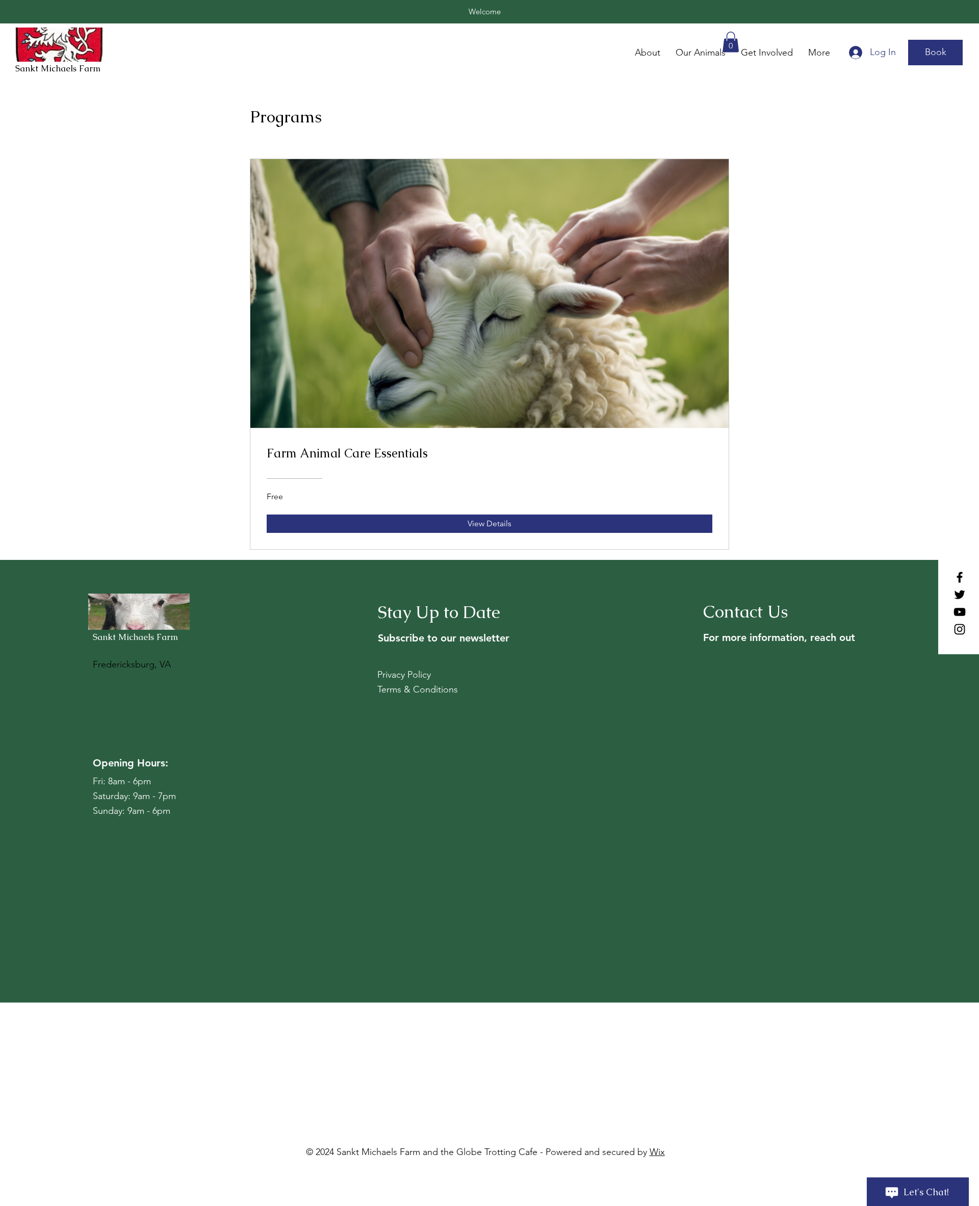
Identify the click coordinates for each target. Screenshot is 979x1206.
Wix (657, 1152)
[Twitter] (959, 594)
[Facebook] (959, 577)
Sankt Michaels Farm (59, 68)
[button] (730, 42)
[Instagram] (959, 629)
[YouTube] (959, 612)
